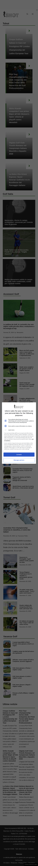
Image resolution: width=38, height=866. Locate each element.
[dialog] (19, 433)
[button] (19, 430)
